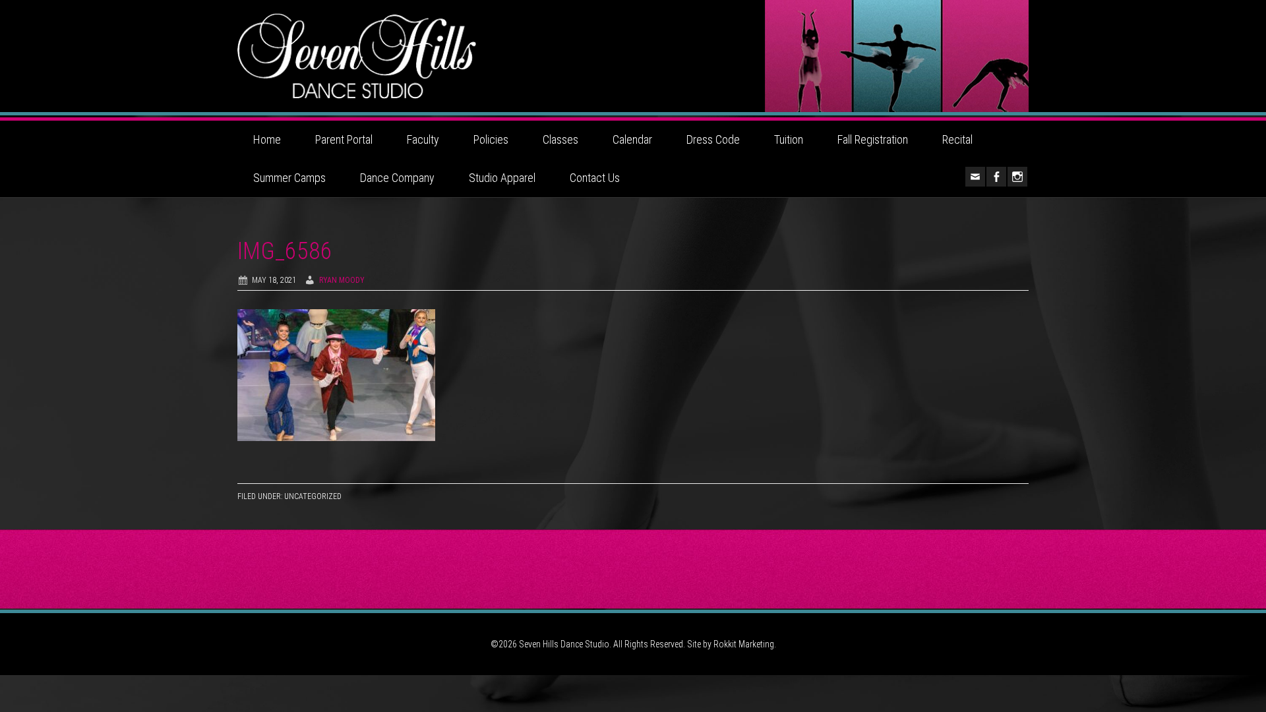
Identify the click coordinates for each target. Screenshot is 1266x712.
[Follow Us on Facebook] (996, 177)
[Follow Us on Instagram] (1017, 177)
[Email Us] (975, 177)
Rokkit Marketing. (744, 644)
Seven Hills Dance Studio (633, 56)
